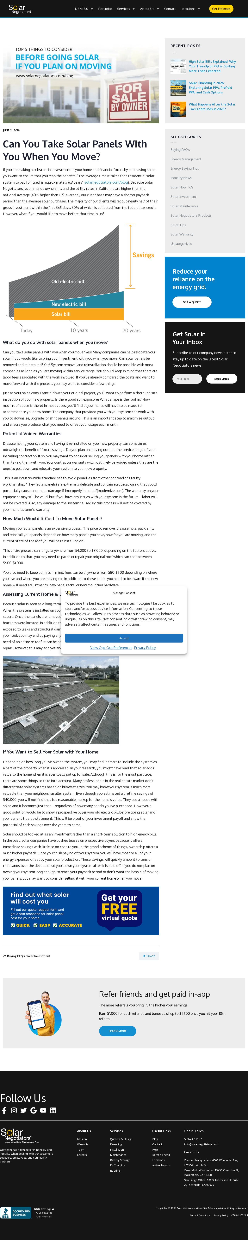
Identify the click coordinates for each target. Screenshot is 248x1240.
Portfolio (105, 9)
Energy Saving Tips (184, 168)
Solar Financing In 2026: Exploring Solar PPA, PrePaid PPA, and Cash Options (210, 87)
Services (123, 9)
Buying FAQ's (16, 956)
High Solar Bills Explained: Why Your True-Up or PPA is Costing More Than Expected (212, 66)
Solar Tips (178, 225)
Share (150, 956)
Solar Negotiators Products (191, 215)
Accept (124, 638)
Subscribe (221, 378)
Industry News (181, 178)
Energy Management (185, 159)
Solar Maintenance (184, 206)
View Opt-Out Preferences (111, 647)
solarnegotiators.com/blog (106, 182)
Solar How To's (181, 187)
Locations (188, 9)
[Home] (22, 1136)
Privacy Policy (145, 647)
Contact (170, 9)
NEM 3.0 (81, 9)
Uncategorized (181, 244)
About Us (147, 9)
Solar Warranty (181, 234)
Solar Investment (38, 956)
